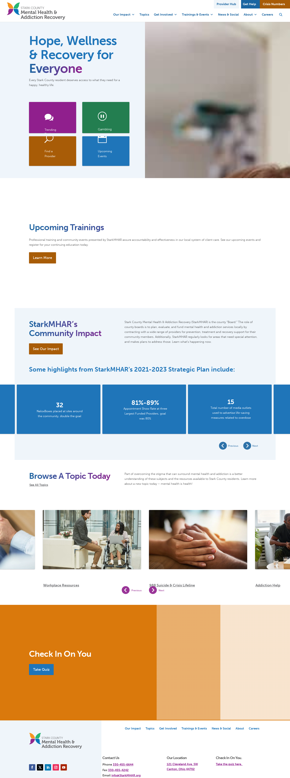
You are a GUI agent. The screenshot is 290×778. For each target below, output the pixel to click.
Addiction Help (267, 585)
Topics (144, 14)
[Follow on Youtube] (64, 767)
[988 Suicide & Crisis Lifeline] (198, 537)
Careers (267, 14)
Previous (233, 445)
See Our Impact (46, 349)
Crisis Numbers (274, 4)
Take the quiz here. (229, 764)
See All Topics (38, 485)
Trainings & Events (195, 14)
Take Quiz (41, 669)
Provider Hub (226, 4)
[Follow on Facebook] (32, 767)
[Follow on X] (40, 767)
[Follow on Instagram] (56, 767)
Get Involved (163, 14)
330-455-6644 (123, 764)
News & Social (228, 14)
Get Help (249, 4)
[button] (281, 15)
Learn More (42, 258)
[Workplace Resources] (92, 543)
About (248, 14)
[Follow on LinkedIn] (48, 767)
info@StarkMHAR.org (126, 775)
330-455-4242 (118, 770)
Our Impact (121, 14)
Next (255, 445)
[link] (52, 117)
